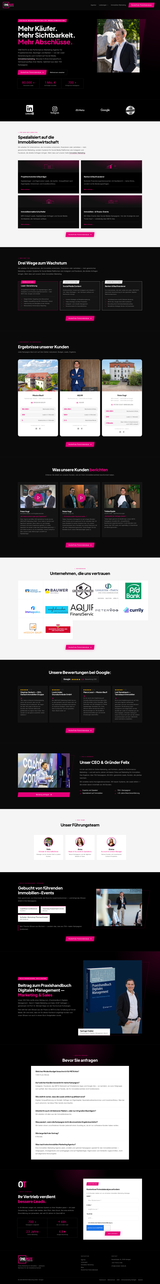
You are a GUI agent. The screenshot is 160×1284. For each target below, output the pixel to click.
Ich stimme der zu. (100, 1223)
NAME (89, 1196)
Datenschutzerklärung (104, 1223)
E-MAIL (89, 1205)
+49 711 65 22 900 (116, 1262)
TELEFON (89, 1214)
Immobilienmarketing (26, 59)
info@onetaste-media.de (118, 1266)
